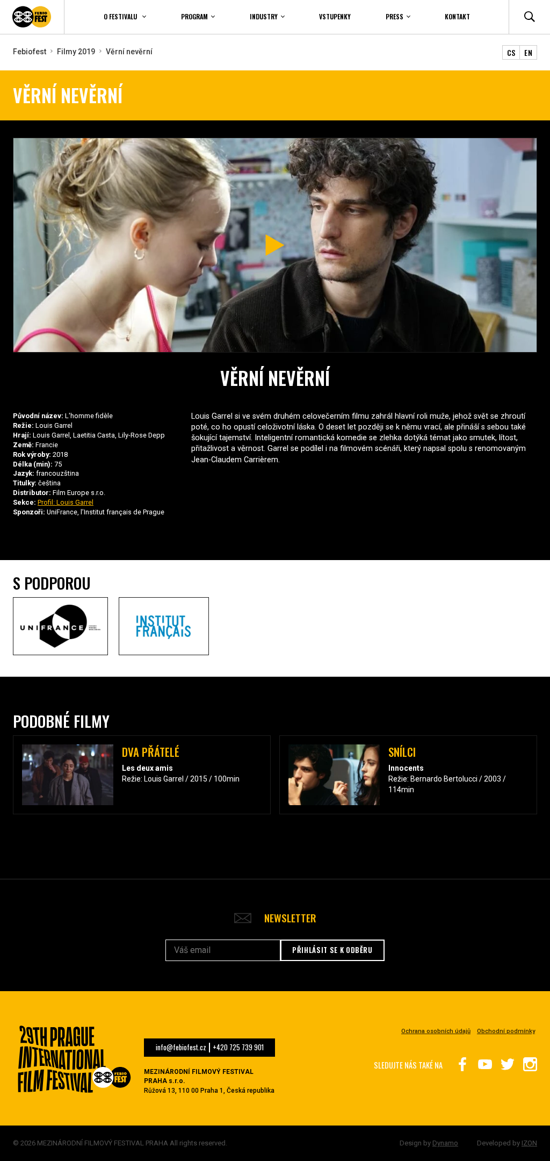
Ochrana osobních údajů (436, 1031)
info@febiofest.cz (181, 1047)
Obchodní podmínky (506, 1031)
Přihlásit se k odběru (332, 949)
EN (528, 52)
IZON (529, 1143)
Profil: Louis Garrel (65, 502)
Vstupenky (335, 16)
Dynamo (445, 1143)
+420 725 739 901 (238, 1047)
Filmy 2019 (76, 51)
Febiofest (29, 51)
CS (511, 52)
